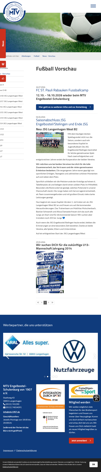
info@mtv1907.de (11, 412)
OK (93, 464)
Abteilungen (26, 56)
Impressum (8, 450)
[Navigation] (93, 6)
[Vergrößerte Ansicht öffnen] (50, 142)
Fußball (36, 56)
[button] (44, 376)
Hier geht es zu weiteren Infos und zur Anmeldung (63, 107)
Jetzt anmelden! (79, 440)
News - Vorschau (48, 56)
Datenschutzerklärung (26, 450)
